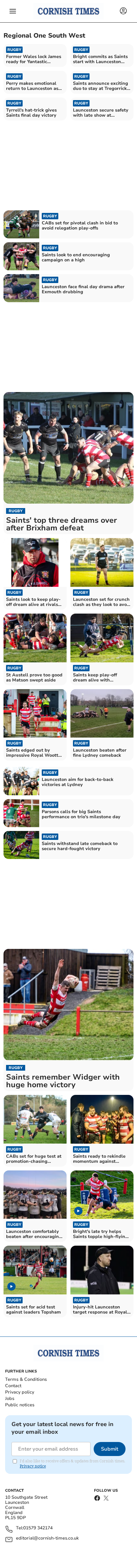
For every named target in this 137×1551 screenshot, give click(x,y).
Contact (13, 1386)
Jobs (9, 1398)
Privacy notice (33, 1466)
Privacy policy (19, 1392)
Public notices (19, 1405)
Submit (109, 1449)
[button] (12, 11)
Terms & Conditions (26, 1379)
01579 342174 (38, 1528)
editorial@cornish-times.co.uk (47, 1538)
